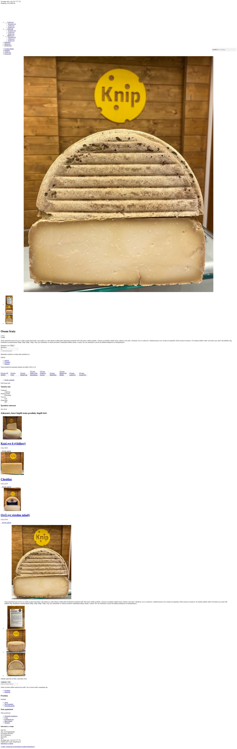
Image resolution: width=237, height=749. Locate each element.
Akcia (6, 702)
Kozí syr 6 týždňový (13, 443)
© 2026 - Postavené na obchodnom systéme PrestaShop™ (18, 746)
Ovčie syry (11, 25)
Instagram (7, 692)
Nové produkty (8, 704)
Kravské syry (12, 24)
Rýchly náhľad (6, 451)
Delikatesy (7, 42)
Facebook (7, 690)
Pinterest (6, 364)
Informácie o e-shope (7, 743)
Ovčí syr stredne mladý (15, 515)
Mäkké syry (9, 35)
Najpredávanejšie (9, 706)
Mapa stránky (8, 721)
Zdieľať (6, 360)
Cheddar (6, 479)
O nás (6, 718)
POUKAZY (8, 45)
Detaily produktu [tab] (9, 380)
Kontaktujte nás (9, 719)
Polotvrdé (8, 29)
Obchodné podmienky (10, 716)
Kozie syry (11, 27)
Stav (2, 409)
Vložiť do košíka (6, 351)
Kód (2, 383)
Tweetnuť (7, 362)
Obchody (7, 723)
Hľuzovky (7, 44)
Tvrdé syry (9, 22)
